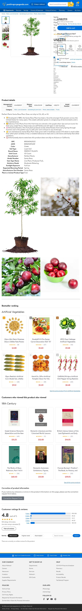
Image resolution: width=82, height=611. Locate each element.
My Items (78, 10)
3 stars (27, 518)
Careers (70, 10)
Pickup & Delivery (51, 10)
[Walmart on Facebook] (44, 599)
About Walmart (6, 565)
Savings (26, 10)
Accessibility (60, 574)
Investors (5, 574)
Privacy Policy (6, 592)
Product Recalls (61, 577)
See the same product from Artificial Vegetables (65, 391)
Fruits (57, 109)
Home (3, 14)
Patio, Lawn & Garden (12, 14)
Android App (46, 592)
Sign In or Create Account (22, 555)
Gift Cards (32, 577)
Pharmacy (62, 10)
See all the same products (72, 482)
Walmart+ (32, 574)
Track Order (53, 555)
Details (73, 62)
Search (76, 536)
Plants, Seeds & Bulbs (40, 14)
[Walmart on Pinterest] (55, 599)
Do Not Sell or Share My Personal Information (16, 600)
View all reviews (9, 529)
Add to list (64, 66)
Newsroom (5, 571)
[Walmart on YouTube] (51, 599)
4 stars (27, 516)
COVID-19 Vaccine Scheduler (65, 565)
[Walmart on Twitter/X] (48, 599)
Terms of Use (6, 589)
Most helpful (38, 536)
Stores (31, 568)
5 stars (27, 513)
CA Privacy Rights (7, 595)
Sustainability (6, 577)
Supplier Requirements (9, 580)
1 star (27, 523)
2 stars (27, 520)
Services (18, 10)
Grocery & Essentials (37, 10)
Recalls (58, 571)
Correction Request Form (12, 498)
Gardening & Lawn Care (26, 14)
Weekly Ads (66, 555)
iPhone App (46, 589)
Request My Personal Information (12, 598)
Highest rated (26, 536)
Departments (10, 10)
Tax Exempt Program (62, 580)
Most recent (13, 536)
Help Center (40, 555)
